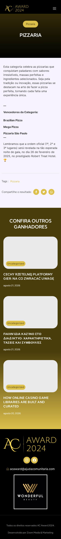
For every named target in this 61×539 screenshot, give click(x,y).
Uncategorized (15, 263)
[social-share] (36, 192)
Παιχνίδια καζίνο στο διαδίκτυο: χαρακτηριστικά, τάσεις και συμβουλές (27, 338)
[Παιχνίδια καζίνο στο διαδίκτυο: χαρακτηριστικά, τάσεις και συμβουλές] (30, 312)
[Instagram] (26, 460)
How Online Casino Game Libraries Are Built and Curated (26, 402)
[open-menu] (54, 8)
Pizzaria (14, 181)
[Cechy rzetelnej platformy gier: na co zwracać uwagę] (30, 253)
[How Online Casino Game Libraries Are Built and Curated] (30, 376)
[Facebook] (34, 460)
